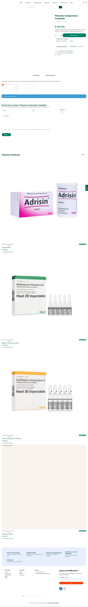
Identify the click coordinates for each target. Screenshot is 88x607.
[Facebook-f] (60, 588)
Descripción (36, 75)
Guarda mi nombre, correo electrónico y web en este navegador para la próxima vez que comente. (27, 129)
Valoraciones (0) (50, 75)
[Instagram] (64, 588)
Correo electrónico (63, 577)
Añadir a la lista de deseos (61, 41)
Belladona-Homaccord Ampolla (10, 343)
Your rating (62, 109)
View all (83, 154)
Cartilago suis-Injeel (7, 534)
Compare (71, 41)
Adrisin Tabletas (6, 247)
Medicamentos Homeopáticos (66, 51)
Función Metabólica (69, 52)
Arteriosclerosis (60, 52)
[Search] (60, 7)
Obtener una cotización (62, 39)
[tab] (36, 75)
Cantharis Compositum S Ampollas (11, 438)
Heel (59, 21)
